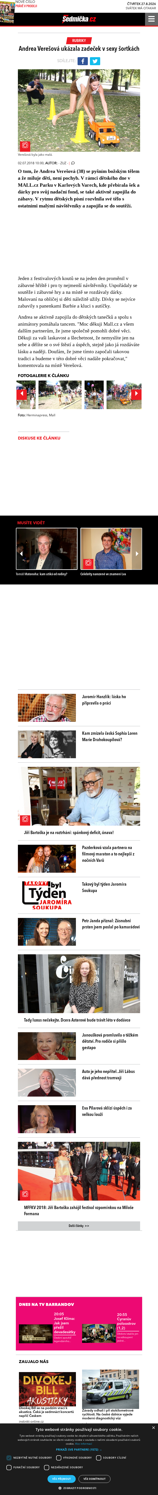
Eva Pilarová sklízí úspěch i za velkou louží (107, 1111)
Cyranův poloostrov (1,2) (126, 1321)
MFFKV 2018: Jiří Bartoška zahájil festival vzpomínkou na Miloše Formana (79, 1211)
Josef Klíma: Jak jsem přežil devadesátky (64, 1323)
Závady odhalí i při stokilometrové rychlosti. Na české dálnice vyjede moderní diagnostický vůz (108, 1414)
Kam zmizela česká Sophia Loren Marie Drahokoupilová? (109, 736)
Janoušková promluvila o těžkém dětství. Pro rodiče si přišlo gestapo (110, 1041)
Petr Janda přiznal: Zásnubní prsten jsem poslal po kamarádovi (111, 924)
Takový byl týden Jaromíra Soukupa (104, 887)
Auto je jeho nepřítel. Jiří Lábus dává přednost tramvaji (108, 1074)
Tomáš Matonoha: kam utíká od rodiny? (41, 574)
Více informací (83, 1443)
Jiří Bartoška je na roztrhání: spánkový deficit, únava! (69, 833)
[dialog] (79, 1459)
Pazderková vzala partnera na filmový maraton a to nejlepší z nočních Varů (108, 854)
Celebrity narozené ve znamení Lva (103, 574)
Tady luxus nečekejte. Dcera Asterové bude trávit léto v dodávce (77, 1020)
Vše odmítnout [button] (95, 1479)
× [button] (153, 1427)
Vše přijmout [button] (61, 1479)
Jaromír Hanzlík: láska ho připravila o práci (104, 700)
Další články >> (79, 1226)
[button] (79, 1450)
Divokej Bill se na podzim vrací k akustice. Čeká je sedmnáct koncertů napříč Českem (46, 1412)
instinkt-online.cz (31, 1421)
